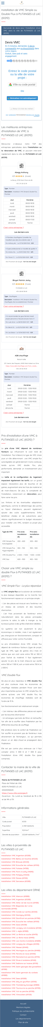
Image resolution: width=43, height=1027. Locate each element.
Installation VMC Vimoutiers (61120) (16, 994)
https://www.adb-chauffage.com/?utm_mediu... (21, 366)
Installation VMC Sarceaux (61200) (16, 881)
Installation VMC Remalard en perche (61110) (20, 957)
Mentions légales (23, 1007)
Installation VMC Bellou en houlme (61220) (19, 859)
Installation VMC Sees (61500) (14, 978)
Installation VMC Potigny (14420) (15, 875)
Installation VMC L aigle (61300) (14, 931)
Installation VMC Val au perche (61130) (17, 991)
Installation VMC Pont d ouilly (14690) (17, 872)
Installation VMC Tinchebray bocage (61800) (20, 985)
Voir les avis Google (29, 261)
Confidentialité (12, 114)
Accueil (23, 1003)
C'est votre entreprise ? (14, 227)
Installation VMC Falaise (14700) (15, 868)
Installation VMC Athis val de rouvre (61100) (20, 903)
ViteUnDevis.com (30, 114)
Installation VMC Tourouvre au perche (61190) (20, 988)
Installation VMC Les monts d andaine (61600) (21, 941)
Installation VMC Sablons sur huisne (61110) (19, 963)
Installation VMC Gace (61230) (14, 925)
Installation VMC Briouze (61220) (15, 862)
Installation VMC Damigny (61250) (15, 915)
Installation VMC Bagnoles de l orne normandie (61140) (16, 907)
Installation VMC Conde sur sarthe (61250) (19, 912)
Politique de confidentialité (23, 1011)
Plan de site (23, 1022)
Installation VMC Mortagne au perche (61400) (20, 950)
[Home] (21, 3)
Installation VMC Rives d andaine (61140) (18, 960)
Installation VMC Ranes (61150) (14, 878)
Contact (23, 1015)
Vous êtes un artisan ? (36, 115)
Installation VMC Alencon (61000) (15, 896)
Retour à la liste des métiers (22, 109)
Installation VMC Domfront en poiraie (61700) (20, 918)
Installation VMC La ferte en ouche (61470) (19, 934)
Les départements (23, 1018)
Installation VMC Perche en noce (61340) (18, 954)
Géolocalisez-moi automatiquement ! (23, 98)
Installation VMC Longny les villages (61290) (20, 944)
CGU (7, 114)
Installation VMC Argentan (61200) (16, 855)
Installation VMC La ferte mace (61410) (17, 937)
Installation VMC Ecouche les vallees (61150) (20, 865)
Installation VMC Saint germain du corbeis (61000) (19, 973)
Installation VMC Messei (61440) (14, 947)
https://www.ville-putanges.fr (15, 793)
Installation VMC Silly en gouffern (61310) (19, 982)
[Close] (2, 3)
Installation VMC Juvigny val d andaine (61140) (21, 928)
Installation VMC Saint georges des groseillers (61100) (21, 968)
